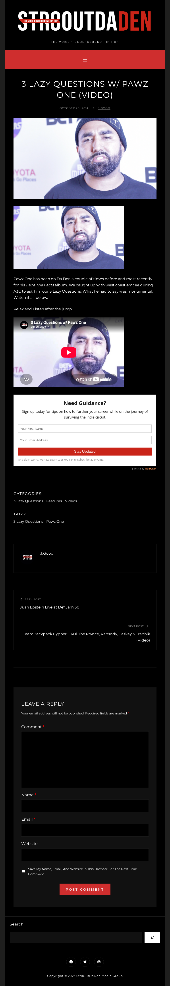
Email (28, 819)
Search (17, 924)
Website (29, 843)
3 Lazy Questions (28, 501)
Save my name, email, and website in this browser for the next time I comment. (83, 871)
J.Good (104, 108)
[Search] (152, 937)
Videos (71, 501)
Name (28, 794)
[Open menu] (85, 59)
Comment (32, 726)
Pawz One (55, 521)
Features (54, 501)
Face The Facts (40, 285)
